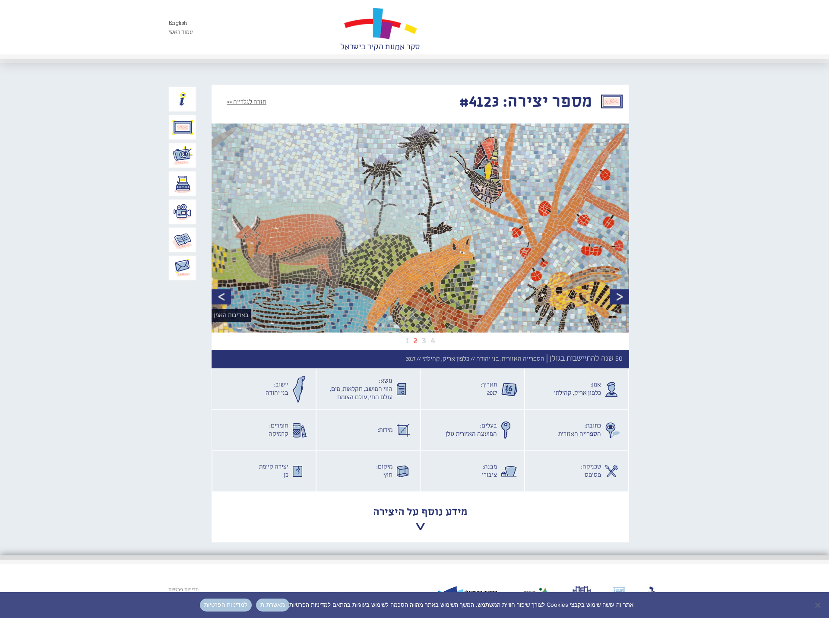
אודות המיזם (183, 99)
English (177, 23)
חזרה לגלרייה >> (246, 101)
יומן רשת (183, 183)
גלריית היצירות (183, 127)
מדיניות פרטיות (183, 590)
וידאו (183, 212)
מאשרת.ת (272, 604)
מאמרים (183, 240)
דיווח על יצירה (183, 155)
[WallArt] (380, 27)
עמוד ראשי (180, 32)
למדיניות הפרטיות (225, 604)
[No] (818, 605)
